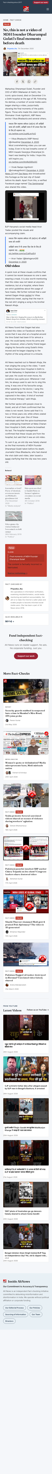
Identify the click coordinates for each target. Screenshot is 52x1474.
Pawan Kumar (15, 720)
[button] (20, 213)
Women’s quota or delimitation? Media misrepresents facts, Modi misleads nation (25, 765)
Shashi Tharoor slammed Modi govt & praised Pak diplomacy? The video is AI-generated (25, 925)
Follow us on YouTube (38, 1010)
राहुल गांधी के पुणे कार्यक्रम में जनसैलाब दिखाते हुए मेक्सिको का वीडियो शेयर (25, 1045)
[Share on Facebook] (16, 81)
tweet (8, 458)
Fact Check (15, 20)
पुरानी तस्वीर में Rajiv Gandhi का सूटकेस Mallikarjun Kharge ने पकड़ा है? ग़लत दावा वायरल (25, 1128)
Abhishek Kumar (16, 879)
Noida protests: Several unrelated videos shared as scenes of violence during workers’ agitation (24, 819)
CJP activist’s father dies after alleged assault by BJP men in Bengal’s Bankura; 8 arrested (26, 1087)
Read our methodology (17, 573)
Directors (9, 1321)
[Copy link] (35, 81)
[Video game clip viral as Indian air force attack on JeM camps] (13, 516)
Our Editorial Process (14, 1308)
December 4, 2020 (30, 142)
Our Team (36, 1314)
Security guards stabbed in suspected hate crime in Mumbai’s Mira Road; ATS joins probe (25, 713)
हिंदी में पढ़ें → (9, 621)
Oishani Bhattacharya (18, 826)
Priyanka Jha (12, 49)
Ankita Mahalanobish (18, 985)
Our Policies (35, 1308)
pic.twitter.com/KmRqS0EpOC (23, 162)
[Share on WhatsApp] (29, 81)
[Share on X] (22, 81)
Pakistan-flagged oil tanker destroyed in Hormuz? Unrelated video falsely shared (25, 978)
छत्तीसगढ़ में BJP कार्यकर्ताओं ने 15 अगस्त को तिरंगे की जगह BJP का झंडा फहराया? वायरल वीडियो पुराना (25, 1170)
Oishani (15, 773)
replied (28, 295)
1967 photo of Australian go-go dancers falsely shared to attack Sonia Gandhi (23, 1212)
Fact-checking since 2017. (12, 2)
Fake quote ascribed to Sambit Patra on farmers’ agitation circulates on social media (33, 493)
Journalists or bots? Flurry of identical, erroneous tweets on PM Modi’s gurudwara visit (13, 493)
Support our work (41, 2)
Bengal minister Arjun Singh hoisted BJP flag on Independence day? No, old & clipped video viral (26, 1255)
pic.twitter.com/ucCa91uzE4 (22, 253)
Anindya (23, 773)
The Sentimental (36, 183)
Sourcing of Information (15, 1314)
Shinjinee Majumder (17, 932)
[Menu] (48, 9)
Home (5, 20)
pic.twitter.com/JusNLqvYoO (22, 133)
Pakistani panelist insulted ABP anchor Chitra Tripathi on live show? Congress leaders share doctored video (26, 872)
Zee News (23, 173)
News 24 (9, 173)
